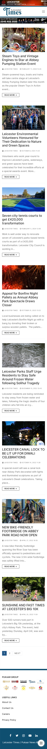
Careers (6, 714)
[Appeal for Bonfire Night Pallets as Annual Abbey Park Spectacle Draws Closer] (23, 277)
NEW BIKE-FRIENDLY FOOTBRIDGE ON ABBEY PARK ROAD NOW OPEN (20, 531)
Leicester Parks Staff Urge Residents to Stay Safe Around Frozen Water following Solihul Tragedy (21, 377)
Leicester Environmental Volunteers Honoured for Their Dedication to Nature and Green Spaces (21, 139)
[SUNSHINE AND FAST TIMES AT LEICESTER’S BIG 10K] (23, 589)
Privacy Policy (9, 720)
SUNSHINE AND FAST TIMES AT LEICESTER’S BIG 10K (23, 607)
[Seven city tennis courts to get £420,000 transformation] (23, 199)
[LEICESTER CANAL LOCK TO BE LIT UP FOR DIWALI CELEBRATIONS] (23, 433)
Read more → (10, 95)
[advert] (23, 5)
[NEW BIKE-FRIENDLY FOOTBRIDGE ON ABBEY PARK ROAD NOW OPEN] (23, 511)
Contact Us (7, 708)
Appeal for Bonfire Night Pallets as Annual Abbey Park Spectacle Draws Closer (20, 299)
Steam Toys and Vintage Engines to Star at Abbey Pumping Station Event (20, 60)
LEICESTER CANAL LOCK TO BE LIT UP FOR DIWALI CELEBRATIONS (23, 453)
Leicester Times (11, 69)
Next (17, 653)
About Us (6, 702)
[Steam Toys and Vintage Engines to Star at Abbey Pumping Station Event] (23, 40)
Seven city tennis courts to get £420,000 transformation (22, 219)
